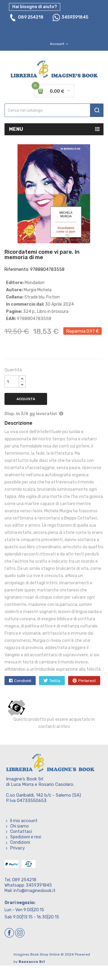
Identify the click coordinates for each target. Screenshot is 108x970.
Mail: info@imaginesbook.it (30, 890)
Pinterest (87, 680)
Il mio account (24, 820)
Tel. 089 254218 (20, 879)
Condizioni (20, 842)
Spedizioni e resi (25, 837)
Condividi (22, 680)
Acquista (25, 399)
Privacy (17, 848)
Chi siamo (19, 826)
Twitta (54, 680)
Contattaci (21, 831)
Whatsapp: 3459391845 (28, 885)
